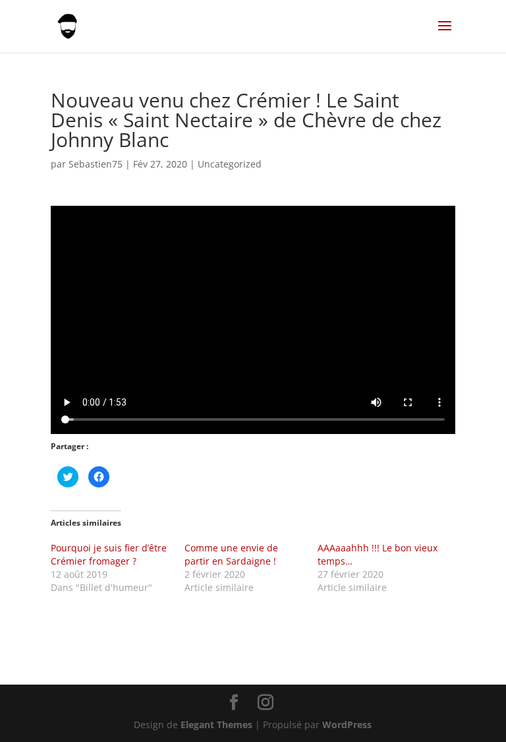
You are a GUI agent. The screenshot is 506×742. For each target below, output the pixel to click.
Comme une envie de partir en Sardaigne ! (231, 554)
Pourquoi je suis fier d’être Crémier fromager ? (109, 554)
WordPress (347, 724)
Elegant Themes (216, 724)
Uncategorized (230, 164)
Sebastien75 (96, 164)
